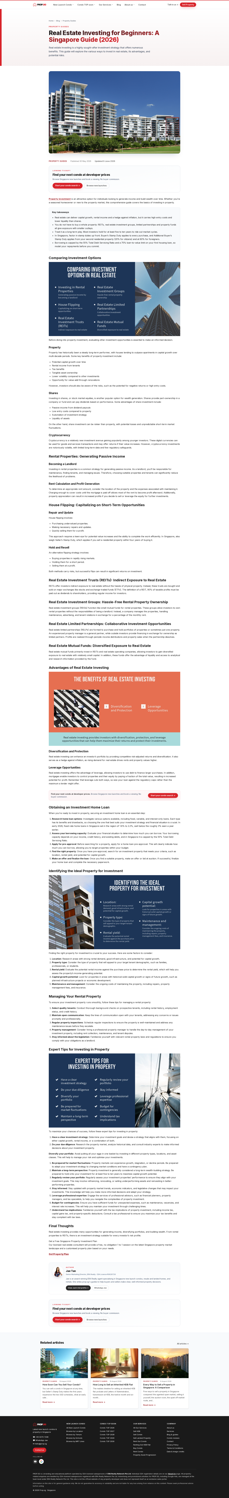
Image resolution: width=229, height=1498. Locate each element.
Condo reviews (173, 1438)
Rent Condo (138, 1451)
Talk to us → (173, 5)
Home (51, 21)
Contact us (39, 1450)
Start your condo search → (67, 185)
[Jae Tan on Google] (41, 1461)
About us (129, 5)
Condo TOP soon (85, 5)
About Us (172, 1474)
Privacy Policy (172, 1445)
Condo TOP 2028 (107, 1434)
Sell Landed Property (142, 1438)
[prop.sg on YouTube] (35, 1461)
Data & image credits (175, 1451)
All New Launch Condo (75, 1428)
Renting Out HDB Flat (141, 1445)
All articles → (183, 1344)
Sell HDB (136, 1431)
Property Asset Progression (144, 1455)
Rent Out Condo (140, 1441)
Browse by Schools (74, 1438)
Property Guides (69, 21)
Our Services (105, 5)
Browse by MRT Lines (75, 1441)
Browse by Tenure (74, 1434)
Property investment (60, 199)
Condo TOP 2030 (107, 1441)
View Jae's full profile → (78, 1288)
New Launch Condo (62, 5)
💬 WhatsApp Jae (40, 1440)
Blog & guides (172, 1434)
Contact (142, 5)
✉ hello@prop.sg (40, 1444)
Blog (119, 5)
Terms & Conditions (175, 1448)
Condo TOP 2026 (107, 1428)
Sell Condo (137, 1434)
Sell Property (188, 5)
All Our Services (140, 1428)
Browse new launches (97, 186)
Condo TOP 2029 (107, 1438)
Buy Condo (137, 1448)
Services (170, 1431)
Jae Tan (71, 1271)
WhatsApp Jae (100, 1288)
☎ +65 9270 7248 (40, 1437)
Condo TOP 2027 (107, 1431)
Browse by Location (74, 1431)
